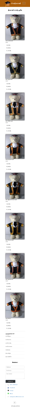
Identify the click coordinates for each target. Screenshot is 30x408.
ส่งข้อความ (10, 381)
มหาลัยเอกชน (8, 339)
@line (11, 393)
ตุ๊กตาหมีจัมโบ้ (8, 356)
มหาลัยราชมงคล (9, 346)
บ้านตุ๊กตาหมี (16, 3)
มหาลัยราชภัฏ (8, 343)
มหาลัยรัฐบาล (8, 336)
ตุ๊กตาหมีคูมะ (8, 353)
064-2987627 (14, 384)
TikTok (11, 390)
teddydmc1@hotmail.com (17, 396)
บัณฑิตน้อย (8, 350)
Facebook (12, 387)
